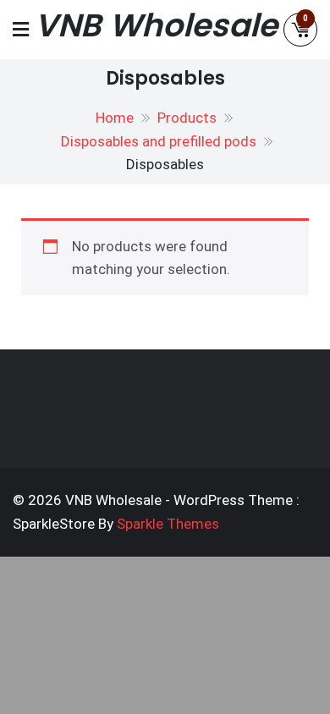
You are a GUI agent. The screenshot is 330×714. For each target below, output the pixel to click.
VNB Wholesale (156, 25)
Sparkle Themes (168, 523)
